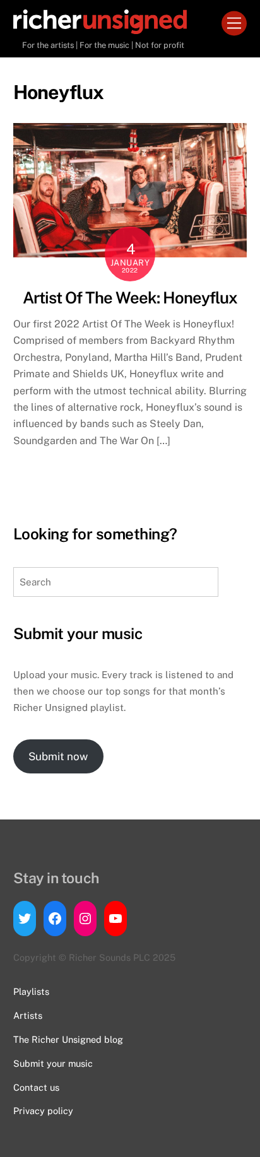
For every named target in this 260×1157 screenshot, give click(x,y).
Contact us (36, 1087)
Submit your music (53, 1063)
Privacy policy (43, 1110)
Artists (27, 1015)
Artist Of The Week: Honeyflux (130, 297)
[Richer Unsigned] (100, 28)
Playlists (31, 991)
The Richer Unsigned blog (68, 1039)
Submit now (58, 756)
